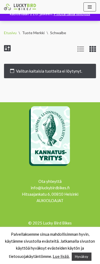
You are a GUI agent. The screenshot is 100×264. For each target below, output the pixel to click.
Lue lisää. (61, 256)
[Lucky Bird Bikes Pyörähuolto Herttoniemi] (20, 7)
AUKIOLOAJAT (50, 200)
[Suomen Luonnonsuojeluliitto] (50, 166)
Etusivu (10, 32)
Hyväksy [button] (81, 256)
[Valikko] (89, 6)
